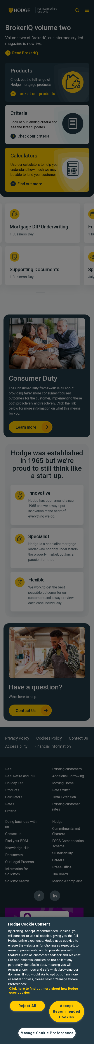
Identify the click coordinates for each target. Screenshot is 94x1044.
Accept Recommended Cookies (66, 1011)
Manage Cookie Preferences (47, 1033)
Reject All (27, 1006)
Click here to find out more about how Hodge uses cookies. (43, 991)
